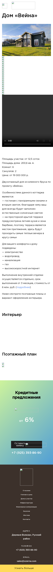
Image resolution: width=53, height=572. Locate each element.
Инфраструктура (26, 503)
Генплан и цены (26, 494)
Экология (26, 511)
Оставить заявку (20, 444)
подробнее (23, 287)
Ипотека (26, 515)
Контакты (26, 519)
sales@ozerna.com (26, 561)
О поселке (26, 490)
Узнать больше (24, 568)
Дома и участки (26, 498)
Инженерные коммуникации (26, 507)
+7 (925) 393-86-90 (26, 452)
